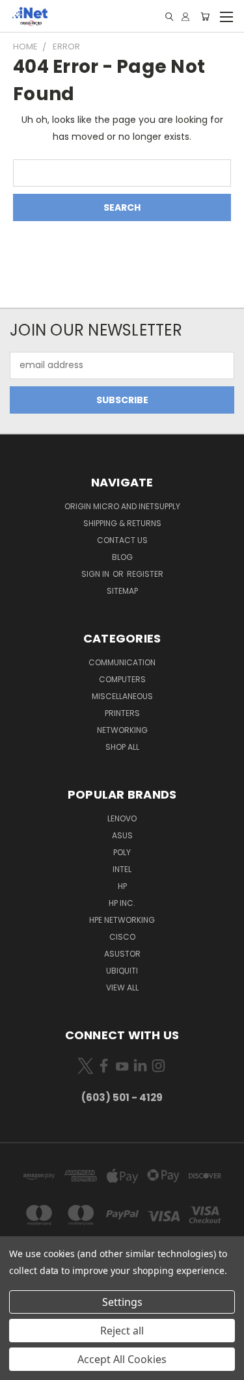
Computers (122, 679)
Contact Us (122, 540)
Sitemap (122, 590)
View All (122, 987)
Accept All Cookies (122, 1359)
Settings (122, 1302)
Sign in (96, 573)
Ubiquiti (122, 970)
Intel (122, 869)
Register (145, 573)
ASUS (122, 835)
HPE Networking (122, 919)
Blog (122, 557)
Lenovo (122, 818)
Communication (122, 662)
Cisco (122, 936)
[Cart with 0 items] (204, 16)
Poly (122, 852)
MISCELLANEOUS (122, 696)
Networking (122, 730)
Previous (20, 1367)
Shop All (122, 746)
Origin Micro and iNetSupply (122, 506)
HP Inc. (122, 903)
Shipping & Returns (122, 523)
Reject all (122, 1330)
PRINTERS (122, 713)
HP (122, 886)
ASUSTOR (122, 953)
